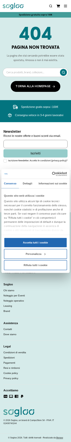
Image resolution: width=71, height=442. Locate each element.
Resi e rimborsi (11, 368)
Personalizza (33, 253)
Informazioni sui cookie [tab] (53, 183)
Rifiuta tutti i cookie (35, 265)
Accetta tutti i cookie (35, 242)
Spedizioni (9, 357)
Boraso (59, 437)
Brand (6, 311)
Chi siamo (8, 290)
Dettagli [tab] (27, 183)
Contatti (7, 329)
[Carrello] (58, 6)
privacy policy (59, 160)
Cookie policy (10, 373)
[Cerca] (63, 72)
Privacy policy (10, 378)
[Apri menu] (65, 6)
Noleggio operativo (13, 300)
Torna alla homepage (33, 86)
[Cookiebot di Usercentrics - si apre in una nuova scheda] (52, 174)
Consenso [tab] (10, 183)
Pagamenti (9, 362)
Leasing (7, 305)
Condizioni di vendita (14, 352)
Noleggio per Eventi (14, 295)
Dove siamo (9, 334)
